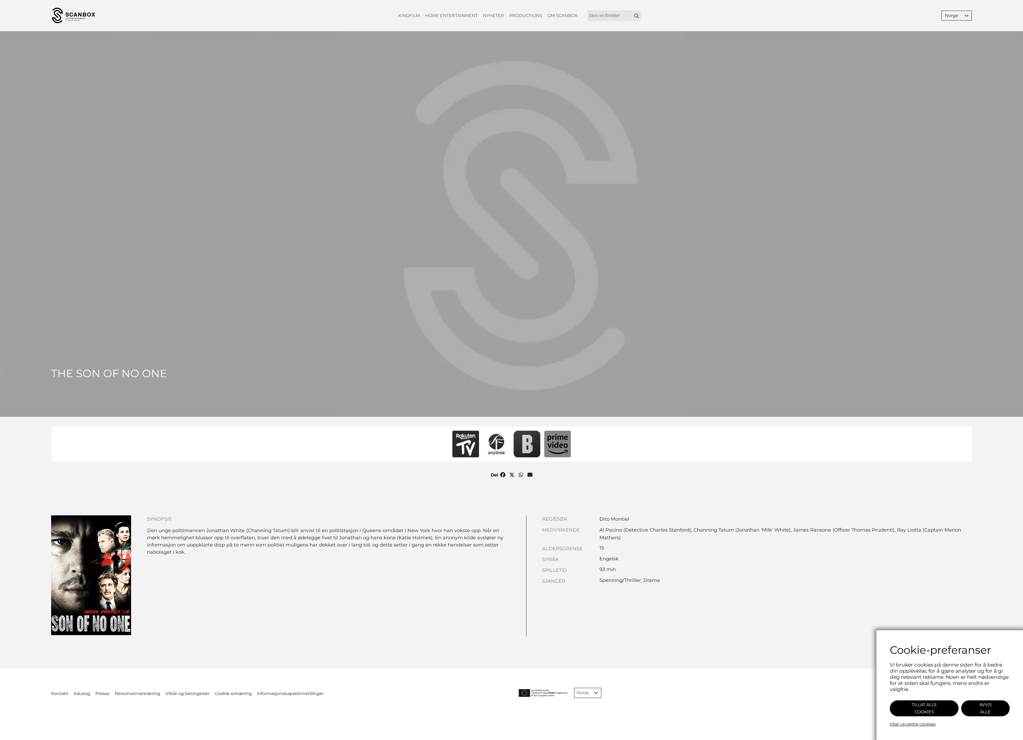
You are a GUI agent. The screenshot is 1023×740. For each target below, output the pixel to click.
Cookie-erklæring (233, 693)
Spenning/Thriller (620, 580)
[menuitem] (409, 15)
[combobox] (614, 15)
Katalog (82, 693)
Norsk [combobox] (583, 692)
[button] (966, 15)
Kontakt (59, 693)
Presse (102, 693)
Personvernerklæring (137, 693)
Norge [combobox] (951, 15)
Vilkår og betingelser (187, 693)
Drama (651, 580)
